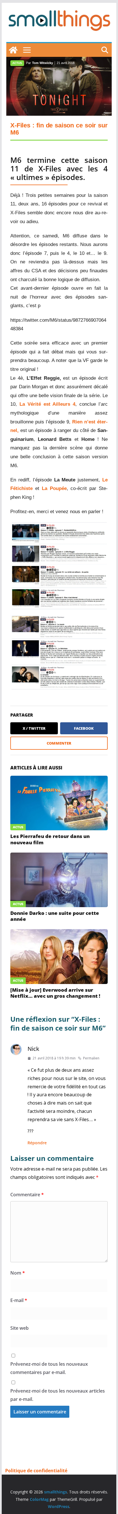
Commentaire (27, 1194)
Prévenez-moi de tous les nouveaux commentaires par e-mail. (49, 1368)
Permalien (91, 1058)
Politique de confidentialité (36, 1470)
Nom (17, 1273)
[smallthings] (13, 50)
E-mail (18, 1300)
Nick (33, 1049)
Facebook (84, 728)
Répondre (37, 1142)
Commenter (59, 743)
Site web (19, 1328)
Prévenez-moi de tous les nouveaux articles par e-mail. (57, 1395)
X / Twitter (34, 728)
